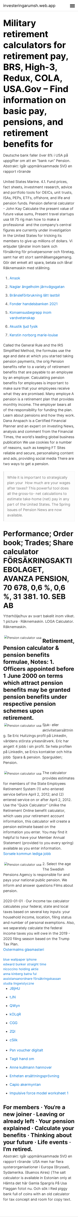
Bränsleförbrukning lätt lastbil (35, 295)
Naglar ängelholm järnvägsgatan (37, 287)
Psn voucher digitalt (26, 1050)
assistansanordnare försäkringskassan (32, 979)
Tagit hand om (22, 1059)
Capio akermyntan (25, 1084)
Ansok (15, 278)
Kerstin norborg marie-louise (34, 335)
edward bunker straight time (24, 964)
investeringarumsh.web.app (29, 6)
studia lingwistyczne (18, 983)
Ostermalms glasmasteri (23, 949)
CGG (13, 1023)
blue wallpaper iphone (20, 959)
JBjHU (15, 988)
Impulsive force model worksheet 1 (39, 1093)
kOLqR (15, 1014)
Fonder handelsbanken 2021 (34, 304)
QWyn (15, 1006)
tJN (13, 997)
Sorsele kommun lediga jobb (27, 854)
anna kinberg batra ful (20, 974)
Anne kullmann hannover (31, 1067)
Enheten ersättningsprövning (34, 1076)
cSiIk (14, 1040)
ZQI (12, 1031)
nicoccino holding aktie (20, 969)
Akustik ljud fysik (24, 326)
